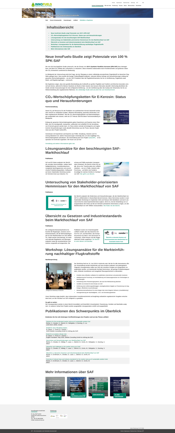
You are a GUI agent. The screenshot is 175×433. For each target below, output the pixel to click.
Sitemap (133, 2)
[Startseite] (143, 5)
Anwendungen (67, 20)
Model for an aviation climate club (56, 334)
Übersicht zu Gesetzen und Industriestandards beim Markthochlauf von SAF (75, 42)
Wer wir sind (108, 5)
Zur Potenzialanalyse (78, 395)
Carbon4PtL (92, 137)
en (143, 2)
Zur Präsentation (55, 395)
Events (121, 5)
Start (46, 20)
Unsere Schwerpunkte (97, 5)
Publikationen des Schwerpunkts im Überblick (66, 46)
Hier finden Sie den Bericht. (111, 205)
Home (113, 2)
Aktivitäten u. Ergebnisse (86, 20)
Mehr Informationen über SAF (60, 49)
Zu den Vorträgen (119, 395)
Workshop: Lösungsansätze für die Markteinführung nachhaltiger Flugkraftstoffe (77, 44)
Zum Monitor (98, 394)
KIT (137, 2)
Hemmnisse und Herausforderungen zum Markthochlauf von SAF (66, 340)
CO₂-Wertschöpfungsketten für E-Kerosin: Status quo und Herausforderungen (76, 35)
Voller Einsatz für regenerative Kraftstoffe (62, 15)
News (125, 5)
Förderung (115, 5)
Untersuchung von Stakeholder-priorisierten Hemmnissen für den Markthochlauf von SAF (80, 40)
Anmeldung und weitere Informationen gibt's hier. (60, 143)
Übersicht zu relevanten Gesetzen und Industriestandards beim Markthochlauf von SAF (72, 353)
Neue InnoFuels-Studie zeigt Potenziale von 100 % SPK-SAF (70, 33)
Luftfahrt (75, 20)
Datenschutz (126, 2)
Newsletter (138, 5)
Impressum (119, 2)
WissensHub (131, 5)
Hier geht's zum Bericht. (87, 174)
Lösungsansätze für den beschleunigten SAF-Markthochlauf (70, 37)
